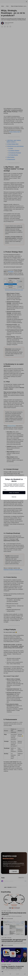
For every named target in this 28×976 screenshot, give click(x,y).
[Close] (25, 478)
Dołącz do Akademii (14, 492)
